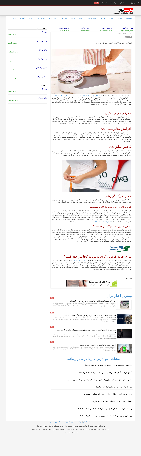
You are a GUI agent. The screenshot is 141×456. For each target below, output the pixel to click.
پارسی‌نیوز (135, 3)
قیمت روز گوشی (84, 28)
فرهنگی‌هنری (53, 18)
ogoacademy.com (127, 30)
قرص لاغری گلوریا (80, 260)
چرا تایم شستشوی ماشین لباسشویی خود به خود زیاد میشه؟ (92, 301)
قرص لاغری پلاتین (96, 95)
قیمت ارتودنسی (64, 28)
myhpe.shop (12, 34)
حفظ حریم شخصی (56, 422)
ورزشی (102, 18)
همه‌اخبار (129, 18)
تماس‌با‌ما (105, 3)
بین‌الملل (64, 18)
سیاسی (120, 18)
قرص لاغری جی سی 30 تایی (79, 95)
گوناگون (22, 18)
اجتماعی (81, 18)
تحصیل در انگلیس (127, 28)
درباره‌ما (114, 3)
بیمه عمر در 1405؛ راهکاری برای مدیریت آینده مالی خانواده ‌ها (108, 394)
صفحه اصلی (87, 422)
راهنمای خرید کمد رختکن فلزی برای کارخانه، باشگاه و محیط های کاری (104, 408)
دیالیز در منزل (42, 50)
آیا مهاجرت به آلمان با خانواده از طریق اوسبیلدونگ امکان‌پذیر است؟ (89, 315)
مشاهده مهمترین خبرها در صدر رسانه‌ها (92, 359)
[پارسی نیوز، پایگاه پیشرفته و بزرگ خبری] (123, 11)
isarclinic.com (64, 30)
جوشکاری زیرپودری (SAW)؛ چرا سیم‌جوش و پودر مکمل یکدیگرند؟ (106, 416)
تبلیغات (66, 422)
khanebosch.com (106, 30)
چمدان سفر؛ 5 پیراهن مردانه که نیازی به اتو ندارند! (112, 401)
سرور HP (44, 32)
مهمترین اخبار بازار (120, 295)
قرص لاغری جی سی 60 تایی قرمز (99, 221)
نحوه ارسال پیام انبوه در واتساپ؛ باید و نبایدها (98, 345)
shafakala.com (13, 52)
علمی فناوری (92, 18)
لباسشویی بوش (107, 28)
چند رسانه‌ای (41, 18)
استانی (72, 18)
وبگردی (30, 18)
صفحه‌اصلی (124, 3)
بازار (14, 18)
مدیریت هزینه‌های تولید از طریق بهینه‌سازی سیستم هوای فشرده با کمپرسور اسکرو (100, 380)
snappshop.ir (85, 30)
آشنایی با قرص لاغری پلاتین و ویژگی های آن (114, 43)
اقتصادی (111, 18)
